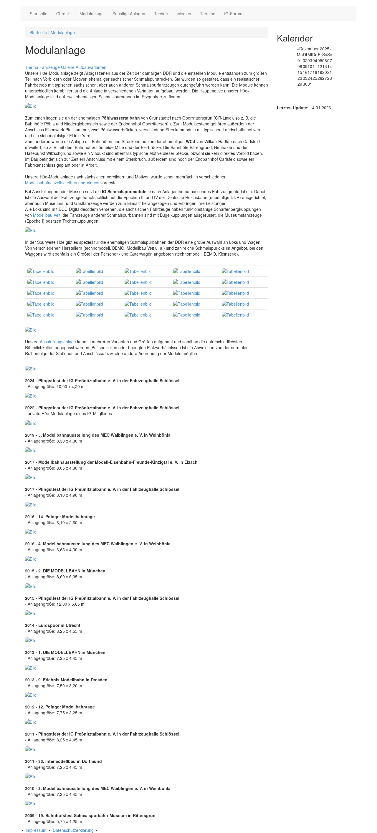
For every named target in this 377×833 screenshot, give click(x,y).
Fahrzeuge (49, 67)
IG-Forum (233, 13)
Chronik (63, 13)
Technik (161, 13)
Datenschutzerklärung (73, 830)
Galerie (68, 67)
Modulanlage (92, 13)
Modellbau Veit (46, 215)
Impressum (36, 830)
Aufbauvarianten (91, 67)
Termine (207, 13)
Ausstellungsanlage (58, 342)
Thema (31, 67)
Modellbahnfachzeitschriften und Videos (62, 183)
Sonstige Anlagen (129, 13)
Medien (184, 13)
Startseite (38, 13)
